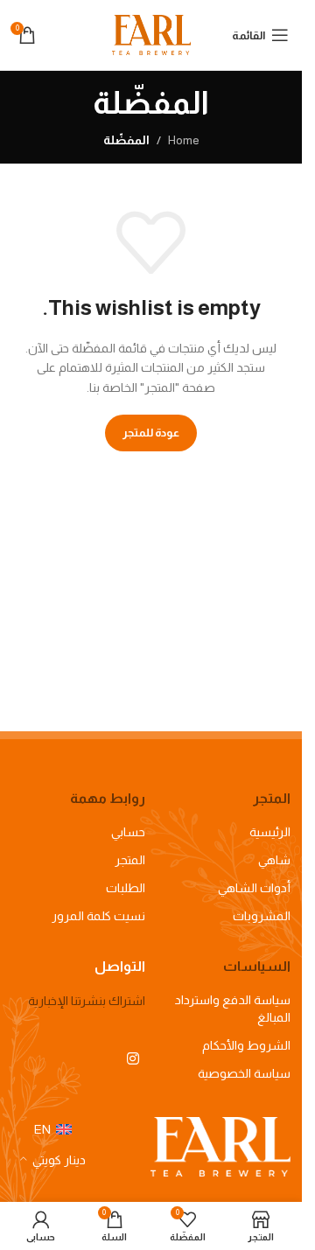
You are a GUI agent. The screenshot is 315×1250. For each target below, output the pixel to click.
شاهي (274, 860)
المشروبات (261, 916)
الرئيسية (269, 832)
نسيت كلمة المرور (98, 916)
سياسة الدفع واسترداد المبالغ (232, 1008)
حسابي (128, 832)
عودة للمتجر (150, 432)
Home (184, 140)
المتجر (130, 860)
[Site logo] (151, 34)
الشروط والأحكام (246, 1045)
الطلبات (125, 888)
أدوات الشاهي (254, 888)
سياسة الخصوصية (244, 1073)
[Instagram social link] (133, 1058)
